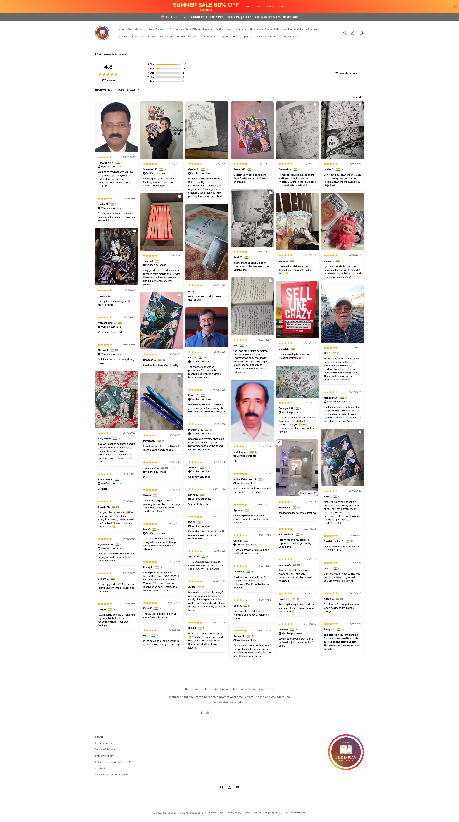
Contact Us (102, 768)
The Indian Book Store (174, 813)
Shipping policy (273, 813)
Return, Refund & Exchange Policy (116, 762)
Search (99, 736)
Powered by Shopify (196, 813)
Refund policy (216, 813)
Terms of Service (105, 749)
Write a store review (347, 72)
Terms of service (253, 813)
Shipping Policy (104, 755)
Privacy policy (234, 813)
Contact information (295, 813)
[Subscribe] (258, 713)
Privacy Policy (103, 743)
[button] (136, 29)
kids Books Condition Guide (112, 774)
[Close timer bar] (455, 6)
